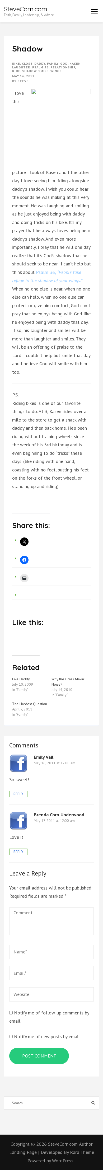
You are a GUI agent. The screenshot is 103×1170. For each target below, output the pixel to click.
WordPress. (63, 1161)
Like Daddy (21, 679)
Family (52, 63)
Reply (18, 794)
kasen (75, 63)
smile (43, 71)
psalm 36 (40, 67)
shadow (29, 71)
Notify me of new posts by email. (47, 1036)
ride (16, 71)
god (64, 63)
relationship (62, 67)
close (27, 63)
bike (16, 63)
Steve (23, 81)
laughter (21, 67)
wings (56, 71)
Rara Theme (82, 1152)
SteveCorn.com (25, 9)
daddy (39, 63)
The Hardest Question (29, 703)
